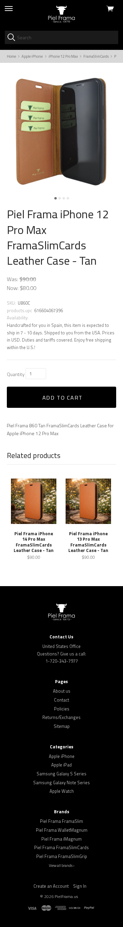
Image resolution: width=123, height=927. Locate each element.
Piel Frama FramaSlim (61, 821)
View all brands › (61, 865)
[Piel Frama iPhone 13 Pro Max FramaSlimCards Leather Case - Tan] (88, 501)
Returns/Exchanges (61, 717)
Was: (12, 279)
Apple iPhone (61, 756)
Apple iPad (61, 764)
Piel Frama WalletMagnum (61, 830)
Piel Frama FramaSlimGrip (61, 856)
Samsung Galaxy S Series (61, 773)
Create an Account (51, 886)
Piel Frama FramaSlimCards (61, 847)
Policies (61, 708)
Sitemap (62, 726)
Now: (12, 288)
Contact (61, 699)
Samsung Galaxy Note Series (61, 782)
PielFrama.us (66, 896)
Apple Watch (62, 791)
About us (61, 691)
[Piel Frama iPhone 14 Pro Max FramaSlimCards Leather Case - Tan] (34, 501)
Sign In (79, 886)
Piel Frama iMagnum (61, 838)
